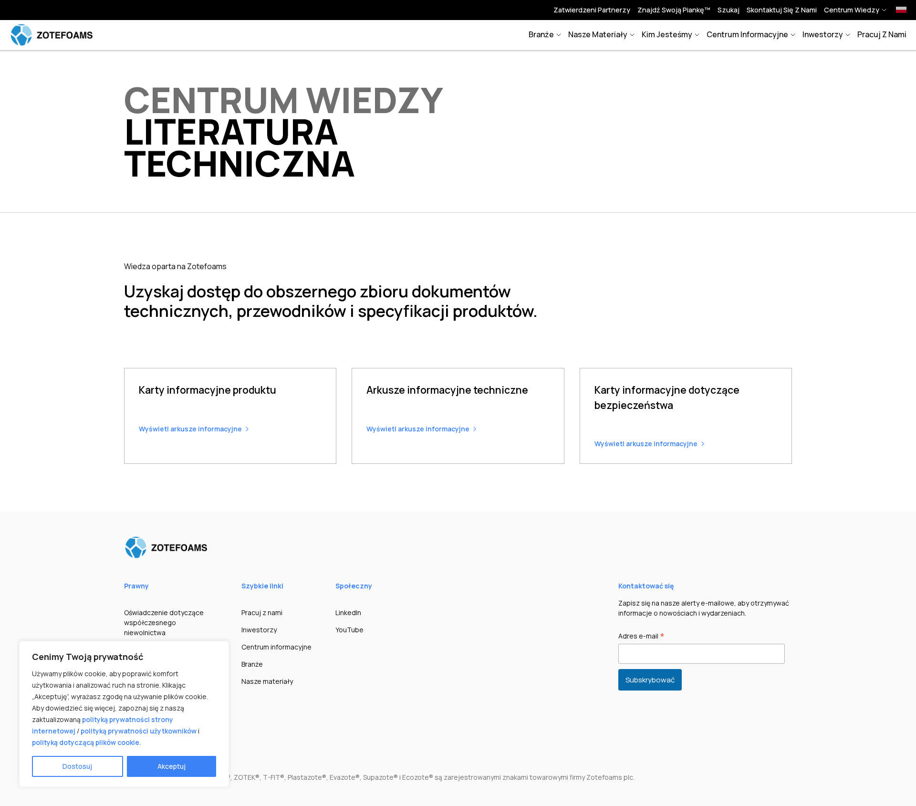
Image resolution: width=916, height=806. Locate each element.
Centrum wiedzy (851, 9)
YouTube (349, 629)
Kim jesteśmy (667, 34)
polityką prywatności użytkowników (139, 730)
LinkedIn (348, 612)
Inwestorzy (822, 34)
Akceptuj (171, 766)
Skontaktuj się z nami (782, 9)
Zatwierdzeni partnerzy (591, 9)
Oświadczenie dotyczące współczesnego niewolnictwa (164, 622)
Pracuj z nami (881, 34)
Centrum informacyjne (747, 34)
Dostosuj (77, 766)
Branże (541, 34)
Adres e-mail (641, 636)
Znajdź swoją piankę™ (673, 9)
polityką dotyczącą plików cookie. (86, 742)
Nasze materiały (597, 34)
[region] (124, 714)
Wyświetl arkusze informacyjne (190, 428)
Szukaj (728, 9)
